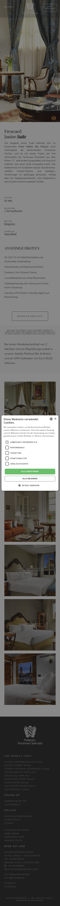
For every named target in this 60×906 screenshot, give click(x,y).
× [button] (55, 419)
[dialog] (29, 453)
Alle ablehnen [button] (29, 478)
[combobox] (51, 418)
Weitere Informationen (44, 436)
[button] (30, 485)
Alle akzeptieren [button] (30, 471)
